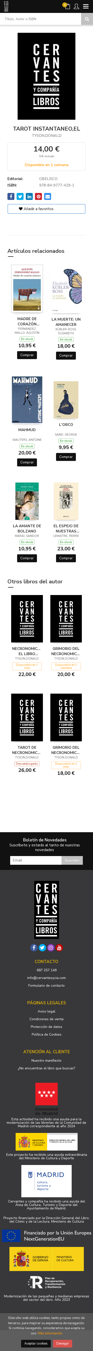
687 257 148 (47, 970)
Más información (50, 1333)
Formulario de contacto (46, 985)
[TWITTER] (42, 947)
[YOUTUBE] (59, 947)
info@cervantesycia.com (46, 978)
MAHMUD (27, 429)
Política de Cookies (47, 1034)
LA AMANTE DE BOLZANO (27, 528)
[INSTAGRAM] (51, 947)
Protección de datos (46, 1026)
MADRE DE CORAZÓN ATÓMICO (27, 321)
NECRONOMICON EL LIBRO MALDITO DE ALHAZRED (27, 651)
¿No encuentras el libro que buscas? (46, 1068)
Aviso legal (46, 1011)
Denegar (62, 1343)
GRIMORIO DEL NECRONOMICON (66, 750)
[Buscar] (87, 19)
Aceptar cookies (36, 1343)
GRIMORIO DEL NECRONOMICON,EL (66, 651)
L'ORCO (66, 424)
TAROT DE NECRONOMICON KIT (27, 750)
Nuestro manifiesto (46, 1060)
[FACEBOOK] (34, 947)
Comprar (27, 355)
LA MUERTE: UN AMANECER (66, 322)
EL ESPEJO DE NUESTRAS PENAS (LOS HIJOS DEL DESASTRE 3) (66, 528)
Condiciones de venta (46, 1019)
